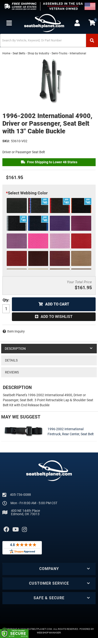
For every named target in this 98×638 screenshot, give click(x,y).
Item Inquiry (16, 331)
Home (6, 53)
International (78, 53)
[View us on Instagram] (24, 529)
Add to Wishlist (57, 316)
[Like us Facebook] (6, 529)
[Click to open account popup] (77, 23)
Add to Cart (57, 304)
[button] (49, 40)
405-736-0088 (20, 495)
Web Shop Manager (49, 632)
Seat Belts (19, 53)
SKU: (6, 141)
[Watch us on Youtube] (15, 529)
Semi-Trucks (59, 53)
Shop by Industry (38, 53)
